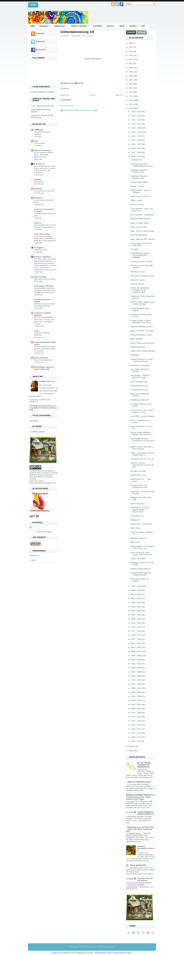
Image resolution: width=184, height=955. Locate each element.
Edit (143, 26)
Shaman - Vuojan (137, 186)
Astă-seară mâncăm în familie (45, 279)
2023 (131, 55)
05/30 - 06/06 (136, 656)
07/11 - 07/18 (136, 631)
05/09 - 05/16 (136, 668)
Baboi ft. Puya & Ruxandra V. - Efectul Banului (142, 448)
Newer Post (65, 95)
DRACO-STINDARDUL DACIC (139, 782)
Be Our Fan (40, 50)
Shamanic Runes (137, 284)
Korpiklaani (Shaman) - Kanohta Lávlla (139, 171)
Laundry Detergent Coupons (122, 953)
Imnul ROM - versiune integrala (142, 416)
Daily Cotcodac (40, 277)
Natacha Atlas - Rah (138, 475)
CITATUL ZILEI (136, 160)
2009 (131, 746)
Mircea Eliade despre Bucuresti (142, 343)
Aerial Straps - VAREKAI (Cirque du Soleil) (140, 376)
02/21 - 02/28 (136, 713)
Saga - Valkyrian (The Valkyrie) (142, 239)
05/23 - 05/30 (136, 660)
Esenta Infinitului (41, 358)
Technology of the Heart (44, 286)
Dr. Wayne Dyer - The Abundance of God (138, 486)
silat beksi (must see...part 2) (141, 459)
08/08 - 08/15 (136, 619)
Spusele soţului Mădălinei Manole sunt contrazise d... (142, 433)
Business (45, 26)
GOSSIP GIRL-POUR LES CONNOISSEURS (140, 574)
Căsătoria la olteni (40, 250)
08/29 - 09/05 (136, 607)
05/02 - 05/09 (136, 672)
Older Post (119, 95)
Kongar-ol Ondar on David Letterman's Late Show (140, 322)
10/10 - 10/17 (136, 157)
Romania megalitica (42, 257)
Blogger (48, 532)
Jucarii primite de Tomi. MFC (44, 191)
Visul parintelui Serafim (139, 390)
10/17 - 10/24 (136, 152)
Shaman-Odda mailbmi (139, 182)
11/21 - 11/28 (136, 132)
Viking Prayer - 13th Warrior (141, 524)
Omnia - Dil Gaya (137, 205)
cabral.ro (37, 223)
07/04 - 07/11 (136, 635)
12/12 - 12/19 (136, 120)
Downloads (60, 26)
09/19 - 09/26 (136, 594)
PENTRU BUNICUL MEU (140, 219)
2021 (131, 64)
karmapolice (48, 471)
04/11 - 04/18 (136, 684)
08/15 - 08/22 (136, 615)
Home (33, 5)
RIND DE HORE (136, 339)
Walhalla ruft (135, 520)
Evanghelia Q (39, 182)
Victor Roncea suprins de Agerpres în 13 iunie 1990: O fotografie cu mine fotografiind (45, 238)
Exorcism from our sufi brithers (145, 879)
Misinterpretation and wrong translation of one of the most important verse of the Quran (44, 290)
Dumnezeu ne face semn (140, 365)
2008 (131, 751)
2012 (131, 100)
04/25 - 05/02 (136, 676)
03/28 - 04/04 (136, 692)
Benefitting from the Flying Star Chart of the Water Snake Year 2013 (140, 829)
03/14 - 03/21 (136, 700)
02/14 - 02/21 (136, 717)
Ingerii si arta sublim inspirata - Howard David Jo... (142, 454)
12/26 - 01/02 (136, 112)
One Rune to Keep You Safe (141, 262)
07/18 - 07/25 (136, 627)
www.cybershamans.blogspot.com (42, 483)
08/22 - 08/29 (136, 611)
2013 (131, 96)
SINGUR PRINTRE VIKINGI (141, 327)
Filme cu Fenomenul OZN (43, 360)
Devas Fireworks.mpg (138, 382)
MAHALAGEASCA (137, 347)
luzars (36, 331)
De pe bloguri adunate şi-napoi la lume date (44, 368)
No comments (88, 36)
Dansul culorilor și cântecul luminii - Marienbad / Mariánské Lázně (44, 155)
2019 (131, 72)
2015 (131, 88)
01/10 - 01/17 (136, 737)
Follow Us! (40, 42)
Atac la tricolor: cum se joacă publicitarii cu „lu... (141, 411)
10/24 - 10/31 (136, 148)
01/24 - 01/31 (136, 729)
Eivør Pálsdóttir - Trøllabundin (142, 215)
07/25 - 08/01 (136, 623)
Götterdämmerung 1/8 (77, 32)
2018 (131, 76)
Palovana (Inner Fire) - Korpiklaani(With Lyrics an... (142, 165)
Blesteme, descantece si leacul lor (145, 848)
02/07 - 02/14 (136, 721)
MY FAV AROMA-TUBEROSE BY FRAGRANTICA (144, 765)
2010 (131, 108)
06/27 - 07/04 (136, 639)
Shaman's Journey (137, 280)
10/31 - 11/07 (136, 144)
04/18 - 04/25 (136, 680)
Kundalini (38, 189)
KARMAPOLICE (48, 14)
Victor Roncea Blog (42, 234)
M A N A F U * (39, 164)
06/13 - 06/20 (136, 647)
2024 (131, 51)
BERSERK (134, 355)
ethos (36, 141)
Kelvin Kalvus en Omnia (139, 196)
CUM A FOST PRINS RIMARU (142, 351)
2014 (131, 92)
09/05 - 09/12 (136, 603)
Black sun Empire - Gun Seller (142, 331)
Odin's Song (135, 528)
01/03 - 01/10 (136, 741)
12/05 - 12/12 (136, 124)
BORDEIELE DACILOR (139, 400)
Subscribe (40, 33)
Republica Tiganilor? (138, 538)
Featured (97, 26)
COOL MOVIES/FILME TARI (42, 106)
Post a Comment (67, 106)
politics (133, 26)
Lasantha (90, 953)
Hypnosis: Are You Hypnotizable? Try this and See (141, 465)
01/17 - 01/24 (136, 733)
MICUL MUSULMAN (138, 865)
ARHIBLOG (38, 130)
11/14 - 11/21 (136, 136)
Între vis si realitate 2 (42, 150)
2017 (131, 80)
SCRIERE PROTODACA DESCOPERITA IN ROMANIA (140, 255)
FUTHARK (134, 249)
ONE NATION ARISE (138, 235)
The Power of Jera (137, 272)
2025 (131, 47)
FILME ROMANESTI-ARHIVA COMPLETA (145, 813)
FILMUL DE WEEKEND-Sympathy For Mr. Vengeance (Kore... (140, 290)
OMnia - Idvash (136, 200)
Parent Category (80, 26)
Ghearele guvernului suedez (141, 335)
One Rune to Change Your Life (142, 276)
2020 (131, 68)
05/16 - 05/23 (136, 664)
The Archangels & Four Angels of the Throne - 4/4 (142, 547)
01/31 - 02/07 (136, 725)
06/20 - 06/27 (136, 643)
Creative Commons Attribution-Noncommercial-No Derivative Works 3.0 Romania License (43, 476)
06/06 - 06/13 (136, 651)
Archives (141, 32)
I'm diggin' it (39, 248)
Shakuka (37, 180)
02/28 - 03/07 (136, 709)
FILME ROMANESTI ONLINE (42, 92)
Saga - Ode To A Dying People (142, 231)
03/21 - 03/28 (136, 696)
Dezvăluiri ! (38, 198)
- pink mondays (39, 143)
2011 (131, 104)
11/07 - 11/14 (136, 140)
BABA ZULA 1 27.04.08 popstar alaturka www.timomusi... (139, 510)
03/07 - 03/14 (136, 705)
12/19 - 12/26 (136, 116)
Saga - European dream (139, 223)
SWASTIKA (135, 542)
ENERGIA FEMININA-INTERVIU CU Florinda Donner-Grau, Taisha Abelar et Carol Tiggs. (140, 797)
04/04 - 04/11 (136, 688)
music (122, 26)
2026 (131, 43)
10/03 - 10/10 (136, 586)
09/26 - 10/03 (136, 590)
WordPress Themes (69, 953)
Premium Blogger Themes (103, 953)
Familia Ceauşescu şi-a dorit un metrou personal (141, 360)
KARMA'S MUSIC (38, 432)
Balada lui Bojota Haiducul (140, 569)
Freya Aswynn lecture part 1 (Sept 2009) (141, 244)
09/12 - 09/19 (136, 598)
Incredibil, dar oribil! (138, 471)
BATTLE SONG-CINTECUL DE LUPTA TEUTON (142, 303)
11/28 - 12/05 (136, 128)
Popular (131, 32)
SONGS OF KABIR (138, 559)
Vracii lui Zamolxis (137, 504)
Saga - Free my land (138, 227)
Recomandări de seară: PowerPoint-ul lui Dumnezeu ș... (142, 441)
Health (111, 26)
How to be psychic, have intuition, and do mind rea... (142, 554)
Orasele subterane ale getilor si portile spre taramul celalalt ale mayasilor (44, 349)
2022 (131, 59)
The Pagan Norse (137, 516)
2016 (131, 84)
